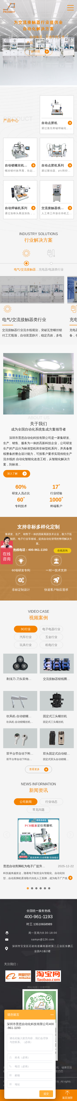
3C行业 (26, 629)
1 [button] (29, 889)
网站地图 (32, 987)
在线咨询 (62, 550)
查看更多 (34, 769)
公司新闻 (26, 801)
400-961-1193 (38, 916)
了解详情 (34, 51)
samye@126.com (42, 939)
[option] (38, 43)
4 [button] (42, 889)
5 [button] (46, 889)
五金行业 (51, 637)
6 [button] (50, 889)
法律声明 (45, 987)
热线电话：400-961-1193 (30, 549)
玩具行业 (26, 645)
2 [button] (33, 889)
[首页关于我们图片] (38, 384)
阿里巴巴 (58, 1071)
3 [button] (37, 889)
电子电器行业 (51, 629)
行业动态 (51, 801)
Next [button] (72, 40)
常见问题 (38, 809)
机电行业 (51, 645)
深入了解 (12, 473)
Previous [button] (4, 40)
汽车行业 (26, 637)
